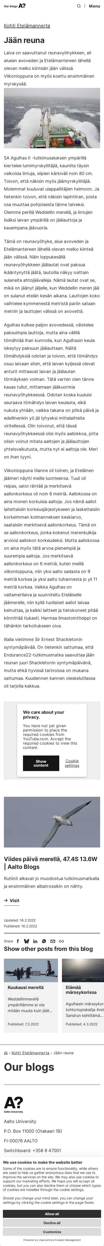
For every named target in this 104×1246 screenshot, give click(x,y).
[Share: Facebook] (18, 941)
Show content (41, 763)
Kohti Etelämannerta (27, 26)
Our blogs (11, 6)
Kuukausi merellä (26, 987)
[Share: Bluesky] (26, 941)
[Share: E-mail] (53, 941)
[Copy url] (61, 941)
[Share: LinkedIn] (35, 941)
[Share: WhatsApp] (44, 941)
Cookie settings (72, 763)
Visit (14, 900)
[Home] (6, 1053)
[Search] (79, 6)
